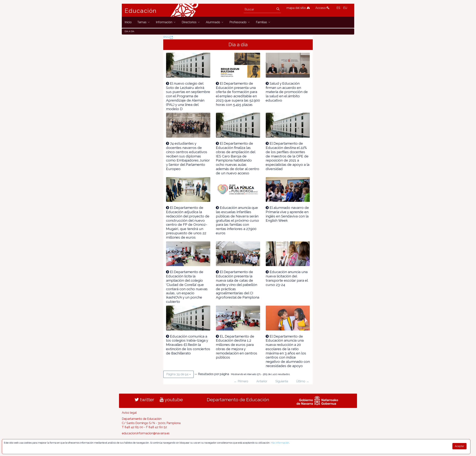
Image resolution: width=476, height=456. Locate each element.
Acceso (321, 8)
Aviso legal (129, 412)
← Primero (241, 381)
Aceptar (459, 446)
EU (345, 8)
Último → (302, 381)
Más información (280, 442)
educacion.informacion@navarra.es (146, 433)
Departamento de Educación (238, 399)
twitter (146, 399)
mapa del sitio (297, 8)
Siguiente (281, 381)
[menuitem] (128, 22)
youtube (173, 399)
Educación (141, 11)
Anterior (261, 381)
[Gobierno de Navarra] (317, 400)
